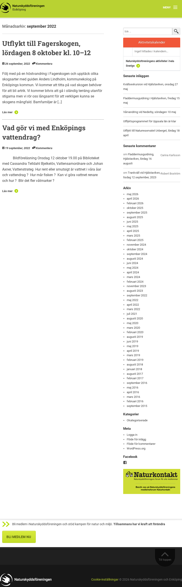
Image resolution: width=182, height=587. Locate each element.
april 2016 (133, 392)
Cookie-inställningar (105, 579)
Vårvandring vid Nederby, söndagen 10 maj (149, 112)
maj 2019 (132, 346)
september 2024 (137, 254)
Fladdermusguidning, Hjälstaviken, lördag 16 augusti (138, 159)
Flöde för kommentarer (141, 443)
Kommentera (44, 63)
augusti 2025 (135, 217)
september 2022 (137, 295)
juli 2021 (132, 313)
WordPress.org (136, 448)
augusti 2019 (135, 336)
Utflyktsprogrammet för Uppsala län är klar (149, 121)
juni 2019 (132, 341)
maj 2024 (132, 267)
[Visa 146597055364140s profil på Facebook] (125, 462)
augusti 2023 (135, 290)
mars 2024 (133, 277)
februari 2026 (135, 203)
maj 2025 (132, 226)
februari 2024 (135, 281)
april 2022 (133, 304)
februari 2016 (135, 401)
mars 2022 (133, 309)
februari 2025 (135, 240)
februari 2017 (135, 378)
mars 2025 (133, 235)
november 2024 (136, 244)
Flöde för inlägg (136, 439)
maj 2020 (132, 323)
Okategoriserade (137, 420)
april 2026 (133, 198)
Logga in (132, 434)
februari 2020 (135, 332)
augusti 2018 (135, 364)
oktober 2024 (135, 249)
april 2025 (133, 231)
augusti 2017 (135, 373)
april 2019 (133, 350)
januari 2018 (134, 369)
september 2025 (137, 212)
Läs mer (7, 112)
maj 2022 (132, 300)
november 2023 (136, 286)
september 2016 (137, 383)
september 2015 (137, 406)
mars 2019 (133, 355)
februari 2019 (135, 360)
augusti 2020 (135, 318)
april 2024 (133, 272)
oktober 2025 (135, 208)
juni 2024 (132, 263)
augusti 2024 (135, 258)
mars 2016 (133, 396)
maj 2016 (132, 387)
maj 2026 (132, 194)
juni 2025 (132, 221)
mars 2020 (133, 327)
